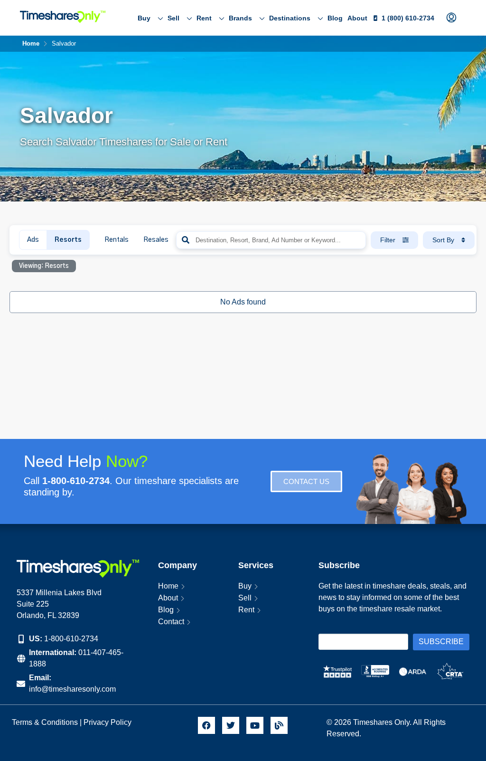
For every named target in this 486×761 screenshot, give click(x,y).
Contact (171, 622)
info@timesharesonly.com (72, 689)
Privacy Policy (108, 722)
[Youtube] (254, 725)
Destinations (289, 18)
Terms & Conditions (45, 722)
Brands (240, 18)
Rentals (116, 240)
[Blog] (279, 725)
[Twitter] (230, 725)
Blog (335, 18)
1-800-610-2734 (71, 639)
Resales (155, 240)
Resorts (68, 240)
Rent (204, 18)
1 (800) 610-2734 (408, 18)
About (357, 18)
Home (168, 586)
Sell (173, 18)
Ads (33, 240)
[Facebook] (206, 725)
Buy (144, 18)
